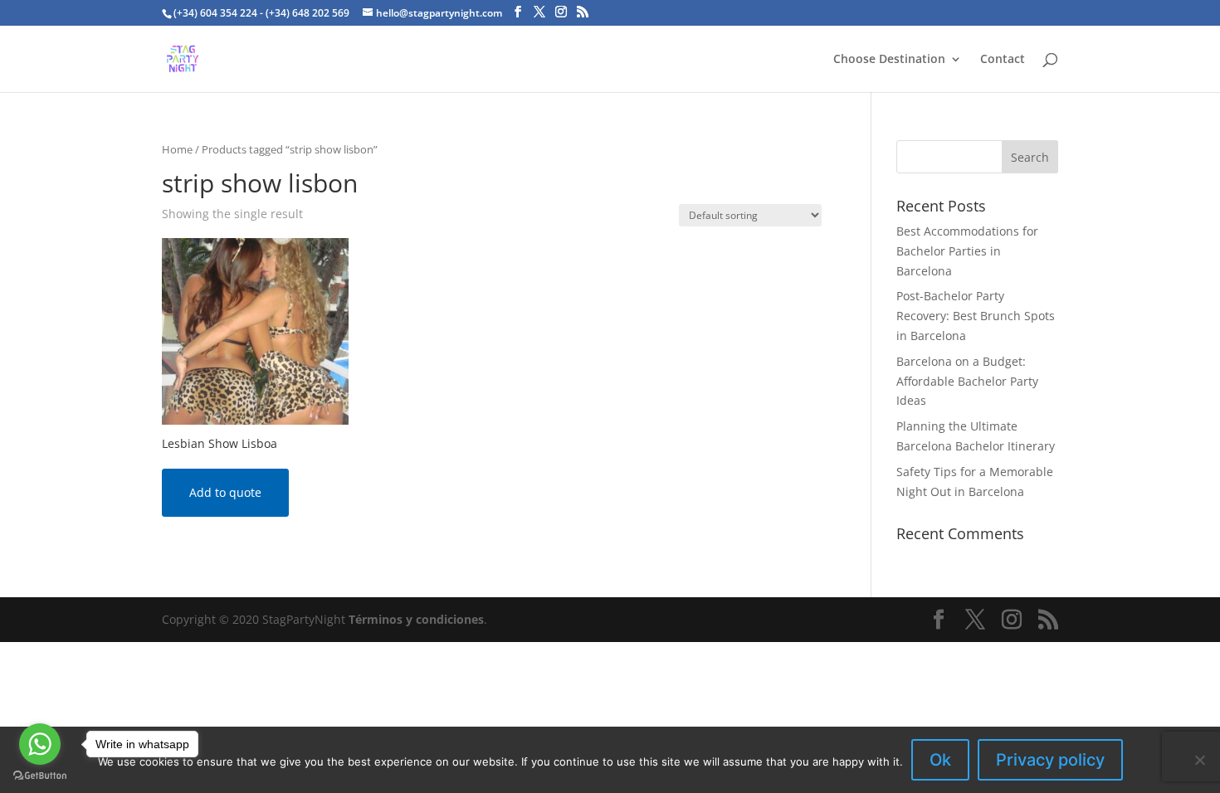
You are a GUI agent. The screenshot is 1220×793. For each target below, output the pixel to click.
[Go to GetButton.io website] (39, 776)
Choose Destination (889, 59)
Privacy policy (1050, 760)
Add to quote (225, 492)
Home (177, 149)
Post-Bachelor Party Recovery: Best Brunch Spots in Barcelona (975, 315)
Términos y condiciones (416, 619)
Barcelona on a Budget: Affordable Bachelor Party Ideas (967, 381)
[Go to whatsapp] (40, 744)
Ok (940, 760)
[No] (1199, 760)
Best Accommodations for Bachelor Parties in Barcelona (967, 251)
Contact (1002, 59)
